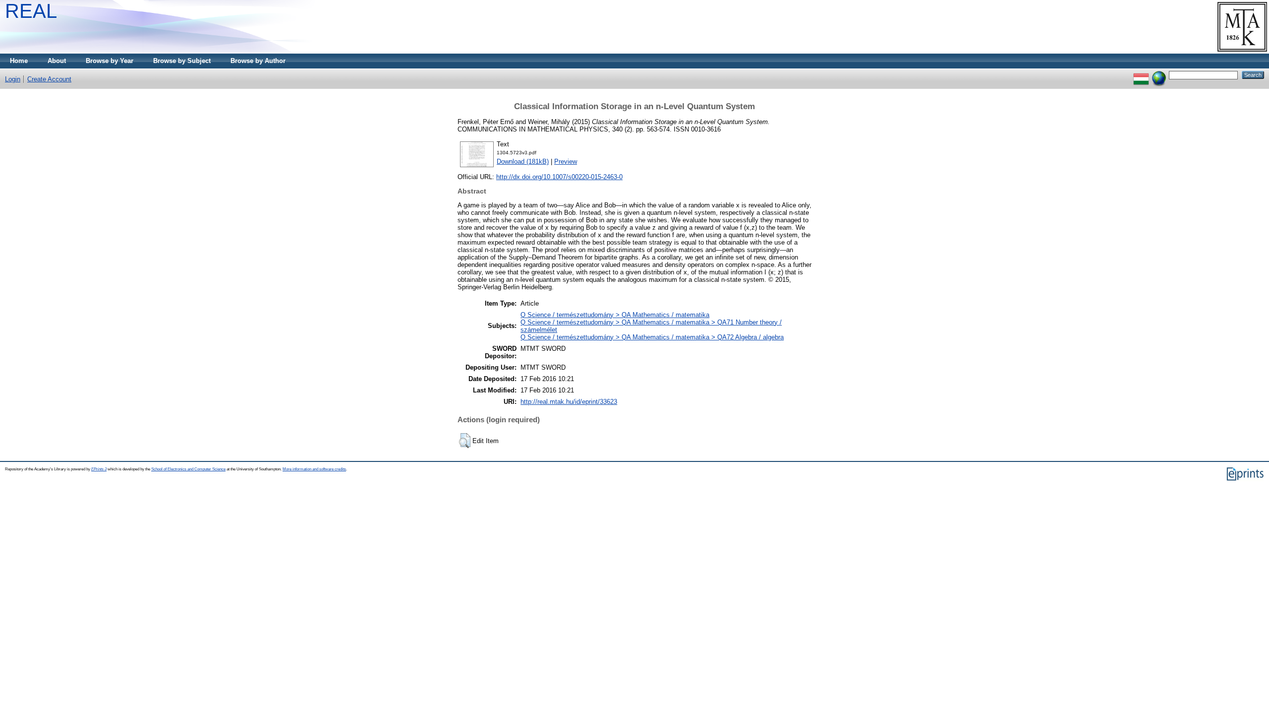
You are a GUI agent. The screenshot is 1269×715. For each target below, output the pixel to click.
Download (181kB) (523, 161)
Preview (565, 161)
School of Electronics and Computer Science (188, 469)
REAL (31, 11)
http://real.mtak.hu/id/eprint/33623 (568, 401)
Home (19, 61)
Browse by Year (109, 61)
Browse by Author (258, 61)
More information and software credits (314, 469)
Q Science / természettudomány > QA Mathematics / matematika (614, 315)
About (57, 61)
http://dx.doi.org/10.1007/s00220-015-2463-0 (559, 177)
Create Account (49, 79)
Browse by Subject (182, 61)
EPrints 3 (99, 469)
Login (12, 79)
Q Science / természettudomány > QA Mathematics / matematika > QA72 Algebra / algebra (652, 337)
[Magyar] (1141, 74)
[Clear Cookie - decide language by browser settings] (1159, 74)
